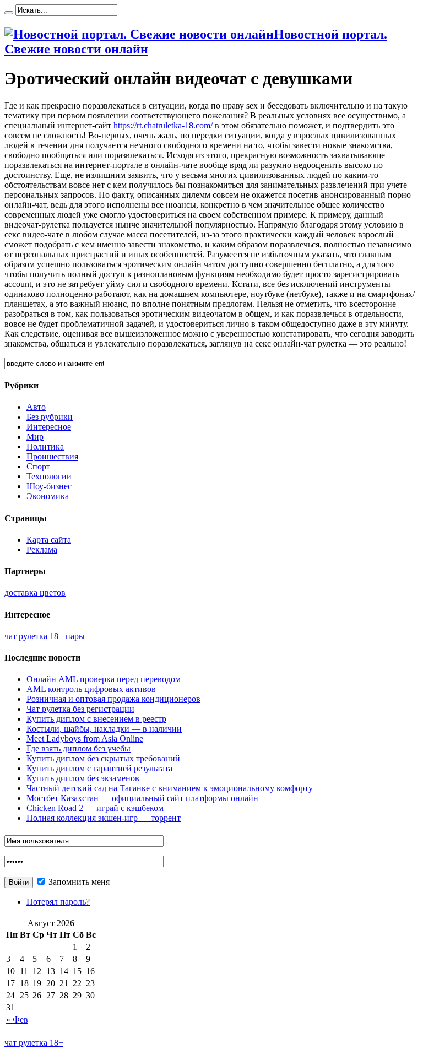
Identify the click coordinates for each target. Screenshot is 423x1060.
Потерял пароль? (58, 901)
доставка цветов (35, 592)
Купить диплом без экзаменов (82, 778)
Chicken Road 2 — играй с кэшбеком (95, 808)
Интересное (48, 426)
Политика (45, 446)
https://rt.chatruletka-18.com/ (163, 125)
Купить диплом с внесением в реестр (96, 718)
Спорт (38, 466)
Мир (35, 436)
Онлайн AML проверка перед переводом (103, 679)
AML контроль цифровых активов (91, 689)
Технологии (49, 476)
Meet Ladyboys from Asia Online (84, 738)
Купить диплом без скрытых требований (103, 758)
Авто (36, 407)
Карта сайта (48, 539)
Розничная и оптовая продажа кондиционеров (113, 699)
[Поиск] (8, 12)
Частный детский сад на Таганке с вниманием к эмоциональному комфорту (169, 788)
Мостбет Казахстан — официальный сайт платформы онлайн (142, 798)
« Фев (17, 1019)
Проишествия (52, 456)
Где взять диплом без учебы (78, 748)
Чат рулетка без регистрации (80, 708)
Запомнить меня (78, 881)
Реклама (41, 549)
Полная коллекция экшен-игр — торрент (103, 818)
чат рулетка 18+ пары (44, 636)
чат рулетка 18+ (33, 1042)
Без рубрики (49, 416)
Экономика (47, 496)
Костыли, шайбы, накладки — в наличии (104, 728)
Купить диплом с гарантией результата (99, 768)
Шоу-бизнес (49, 486)
